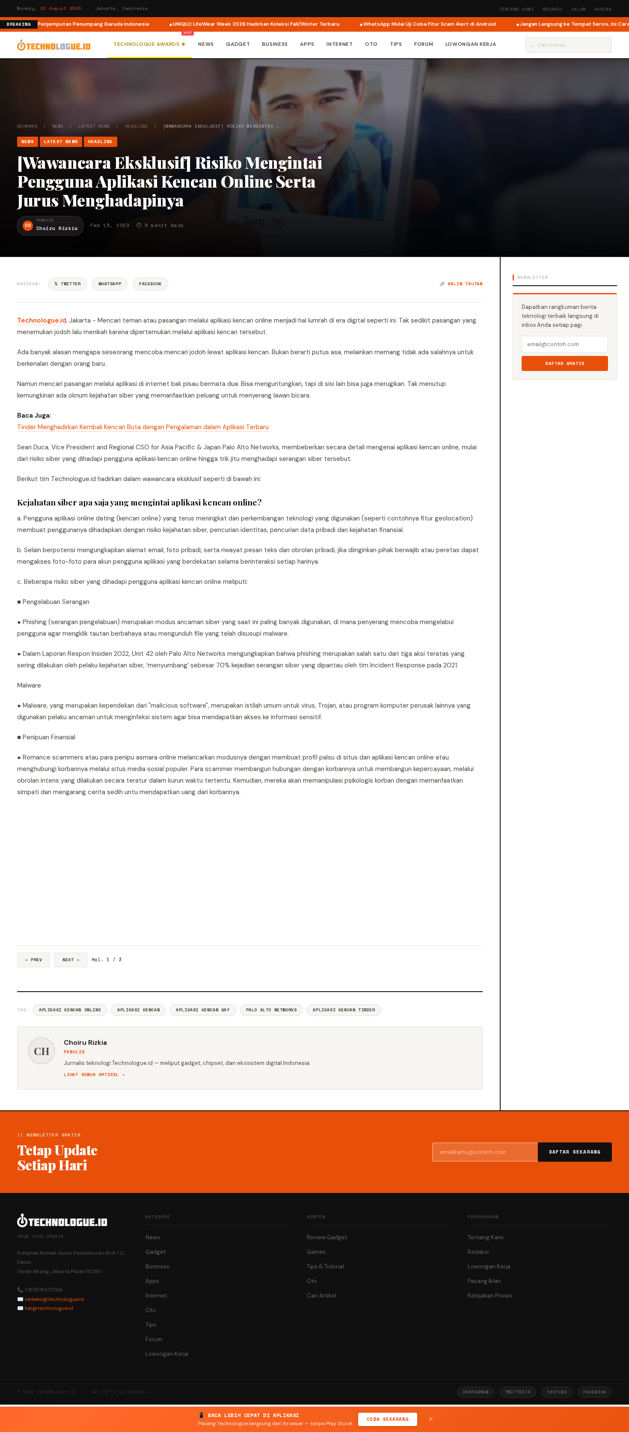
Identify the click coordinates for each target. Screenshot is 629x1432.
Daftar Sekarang (575, 1151)
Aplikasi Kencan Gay (202, 1010)
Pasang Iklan (484, 1281)
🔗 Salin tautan (461, 284)
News (206, 44)
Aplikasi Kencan (138, 1010)
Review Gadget (327, 1237)
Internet (339, 44)
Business (275, 44)
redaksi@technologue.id (54, 1299)
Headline (136, 126)
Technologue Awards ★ (149, 44)
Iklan (578, 9)
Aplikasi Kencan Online (70, 1010)
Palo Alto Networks (271, 1010)
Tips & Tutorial (325, 1266)
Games (316, 1252)
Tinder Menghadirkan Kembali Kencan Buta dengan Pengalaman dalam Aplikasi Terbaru (143, 427)
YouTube (557, 1392)
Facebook (150, 284)
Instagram (475, 1392)
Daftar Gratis (565, 363)
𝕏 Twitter (67, 284)
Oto (371, 44)
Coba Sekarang (388, 1419)
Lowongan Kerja (470, 44)
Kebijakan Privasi (490, 1295)
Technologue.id (41, 320)
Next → (70, 960)
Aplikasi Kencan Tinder (344, 1010)
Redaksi (553, 9)
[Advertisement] (250, 872)
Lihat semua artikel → (94, 1074)
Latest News (94, 126)
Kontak (603, 9)
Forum (423, 44)
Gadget (238, 44)
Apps (307, 44)
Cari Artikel (321, 1295)
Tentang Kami (516, 9)
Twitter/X (518, 1392)
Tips (396, 44)
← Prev (33, 960)
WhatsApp (109, 284)
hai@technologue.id (49, 1308)
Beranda (27, 126)
